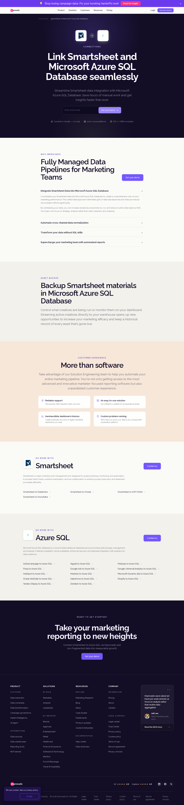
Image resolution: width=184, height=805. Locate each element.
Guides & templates (84, 728)
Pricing (109, 10)
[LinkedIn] (159, 784)
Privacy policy (114, 732)
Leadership (48, 708)
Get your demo (165, 10)
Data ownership (17, 703)
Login (153, 10)
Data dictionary (82, 747)
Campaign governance (20, 713)
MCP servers (15, 752)
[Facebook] (165, 784)
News (78, 708)
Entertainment (49, 732)
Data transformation (19, 708)
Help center (81, 742)
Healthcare (48, 742)
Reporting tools (17, 747)
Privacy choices (115, 752)
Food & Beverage (51, 762)
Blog (78, 703)
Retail (45, 737)
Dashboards (81, 718)
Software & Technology (53, 752)
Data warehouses (18, 742)
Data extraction (17, 698)
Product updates (83, 723)
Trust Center (113, 727)
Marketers (47, 698)
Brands (46, 722)
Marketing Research (84, 698)
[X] (171, 784)
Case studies (81, 713)
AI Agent (14, 723)
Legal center (114, 722)
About (111, 703)
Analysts (46, 703)
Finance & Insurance (52, 747)
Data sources (16, 737)
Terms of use (114, 742)
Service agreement (116, 747)
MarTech (46, 757)
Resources (98, 10)
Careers (111, 708)
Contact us (152, 466)
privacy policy (32, 790)
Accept (29, 796)
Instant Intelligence (18, 718)
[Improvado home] (15, 10)
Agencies (47, 727)
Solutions (72, 10)
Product (61, 10)
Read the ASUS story (153, 727)
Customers (85, 10)
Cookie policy (114, 737)
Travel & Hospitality (51, 767)
